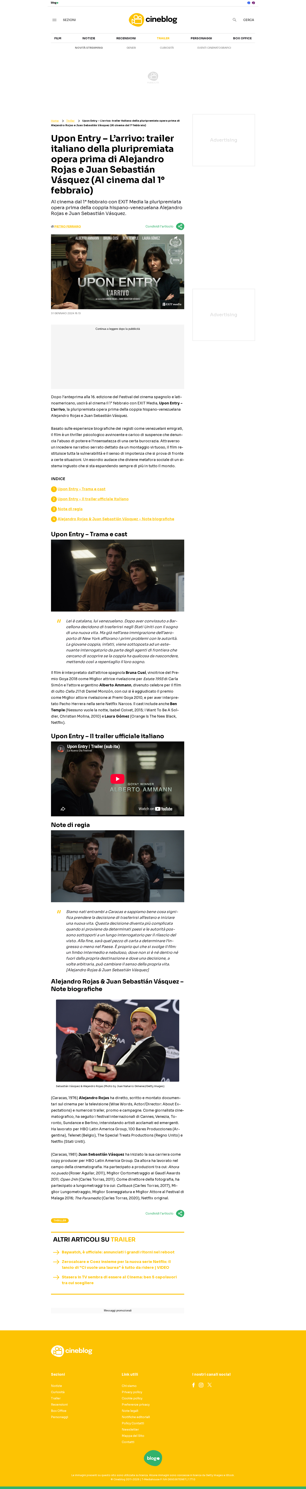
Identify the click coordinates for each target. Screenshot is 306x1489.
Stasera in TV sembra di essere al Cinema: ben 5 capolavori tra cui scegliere (119, 1280)
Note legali (130, 1411)
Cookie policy (132, 1398)
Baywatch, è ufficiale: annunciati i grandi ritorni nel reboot (118, 1252)
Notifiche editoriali (136, 1417)
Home (55, 120)
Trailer (263, 41)
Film (57, 38)
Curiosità (167, 47)
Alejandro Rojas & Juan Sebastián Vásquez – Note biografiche (116, 519)
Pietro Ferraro (67, 226)
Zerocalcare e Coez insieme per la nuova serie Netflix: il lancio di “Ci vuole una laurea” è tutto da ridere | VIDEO (116, 1264)
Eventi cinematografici (214, 47)
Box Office (266, 48)
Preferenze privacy (136, 1404)
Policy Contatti (133, 1423)
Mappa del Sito (133, 1436)
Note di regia (70, 509)
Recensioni (126, 38)
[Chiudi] (296, 11)
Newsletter (130, 1429)
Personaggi (201, 38)
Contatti (128, 1442)
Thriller (70, 120)
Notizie (88, 38)
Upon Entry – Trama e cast (82, 489)
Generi (131, 47)
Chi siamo (129, 1386)
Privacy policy (132, 1392)
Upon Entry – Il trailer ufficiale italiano (93, 499)
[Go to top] (263, 1475)
